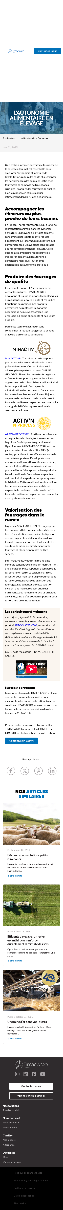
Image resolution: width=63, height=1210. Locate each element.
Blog (5, 1157)
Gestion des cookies (24, 1195)
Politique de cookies (24, 1188)
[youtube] (42, 1075)
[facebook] (34, 1075)
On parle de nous (12, 1162)
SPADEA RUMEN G (25, 625)
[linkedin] (25, 1075)
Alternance (8, 1144)
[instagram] (17, 1075)
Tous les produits (11, 1110)
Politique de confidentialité (28, 1172)
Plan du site (20, 1203)
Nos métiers (9, 1139)
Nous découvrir (11, 1122)
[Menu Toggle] (3, 51)
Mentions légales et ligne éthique (31, 1180)
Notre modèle (10, 1127)
